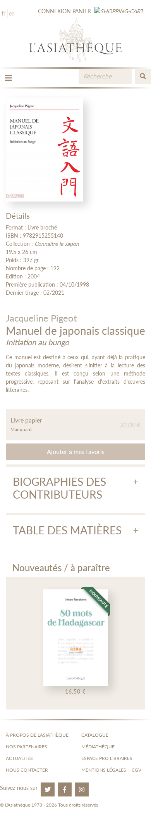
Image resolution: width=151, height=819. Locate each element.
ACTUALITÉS (19, 758)
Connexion (54, 11)
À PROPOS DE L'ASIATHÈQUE (37, 735)
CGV (136, 770)
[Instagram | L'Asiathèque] (82, 789)
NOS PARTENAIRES (26, 746)
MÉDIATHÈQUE (98, 746)
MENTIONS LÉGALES (103, 770)
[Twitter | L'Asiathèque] (48, 789)
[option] (75, 643)
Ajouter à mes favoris (76, 451)
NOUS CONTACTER (27, 770)
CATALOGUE (94, 735)
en (12, 13)
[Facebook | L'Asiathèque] (65, 789)
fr (3, 13)
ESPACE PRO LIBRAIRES (106, 758)
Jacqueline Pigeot (41, 317)
